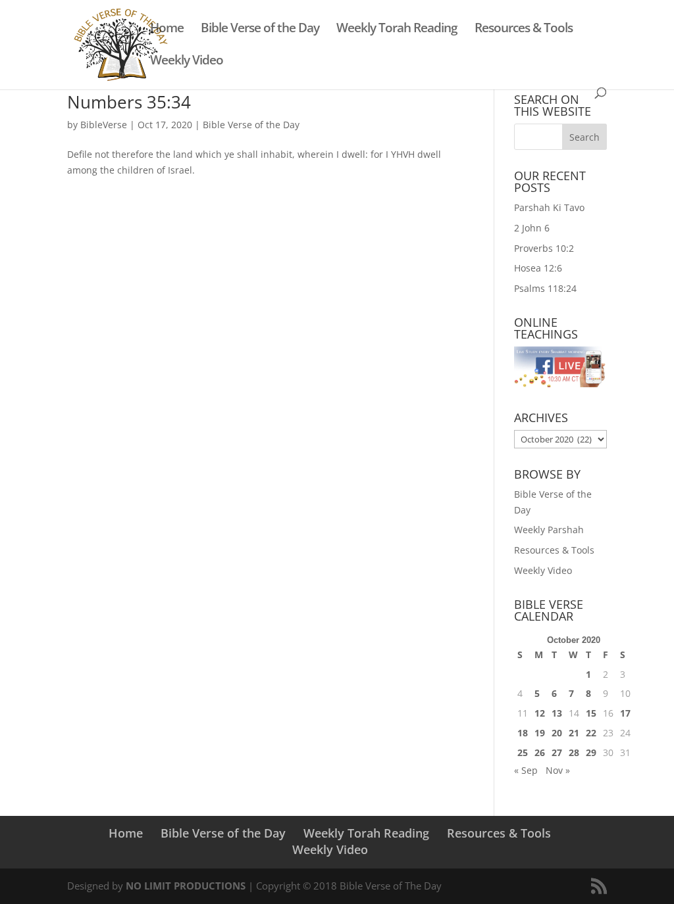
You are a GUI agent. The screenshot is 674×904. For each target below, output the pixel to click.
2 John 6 (532, 228)
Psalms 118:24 (545, 288)
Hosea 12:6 (538, 268)
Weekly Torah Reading (396, 29)
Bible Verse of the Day (260, 29)
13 (557, 713)
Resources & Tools (524, 29)
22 (591, 732)
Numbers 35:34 (129, 102)
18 (522, 732)
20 (557, 732)
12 (539, 713)
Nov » (558, 770)
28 (574, 752)
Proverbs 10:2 (544, 248)
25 (522, 752)
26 (539, 752)
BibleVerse (103, 124)
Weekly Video (186, 61)
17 (625, 713)
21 (574, 732)
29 (591, 752)
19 (539, 732)
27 (557, 752)
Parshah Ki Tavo (549, 207)
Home (167, 29)
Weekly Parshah (549, 529)
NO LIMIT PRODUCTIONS (186, 885)
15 (591, 713)
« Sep (526, 770)
